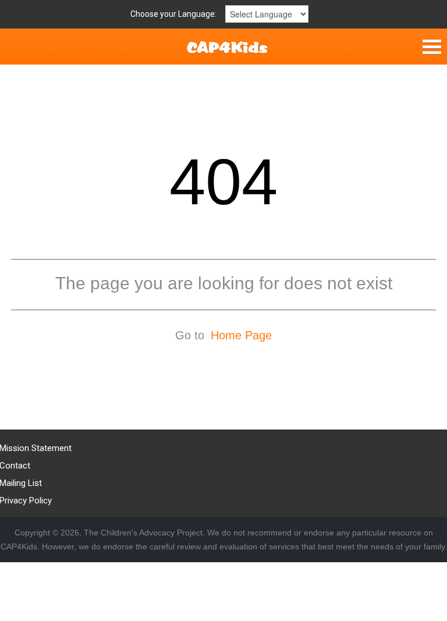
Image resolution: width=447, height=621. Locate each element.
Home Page (241, 335)
